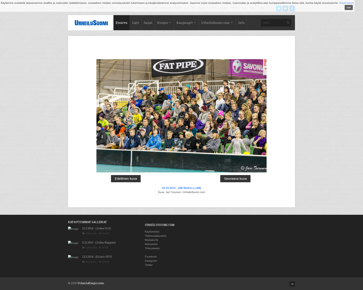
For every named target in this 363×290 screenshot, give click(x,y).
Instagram (151, 260)
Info (241, 23)
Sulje (349, 7)
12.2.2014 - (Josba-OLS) (96, 228)
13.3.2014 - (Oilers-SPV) (97, 256)
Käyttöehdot (152, 231)
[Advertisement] (181, 48)
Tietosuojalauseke (155, 235)
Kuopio (162, 23)
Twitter (149, 264)
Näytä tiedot (346, 2)
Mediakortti (151, 239)
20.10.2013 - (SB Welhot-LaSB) (181, 187)
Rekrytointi (151, 244)
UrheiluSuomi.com (215, 23)
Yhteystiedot (152, 248)
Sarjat (148, 23)
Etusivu (121, 23)
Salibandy (91, 233)
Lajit (135, 23)
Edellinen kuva (126, 179)
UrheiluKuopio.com (91, 283)
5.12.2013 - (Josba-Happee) (99, 242)
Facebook (151, 256)
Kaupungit (184, 23)
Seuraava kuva (235, 179)
